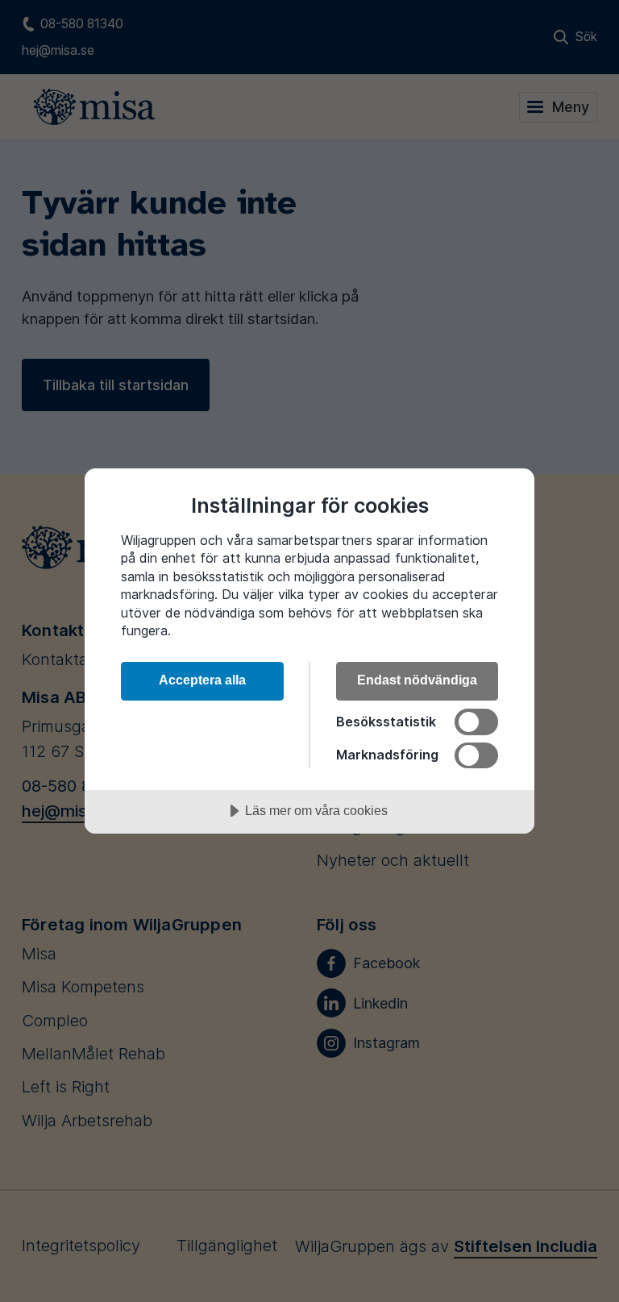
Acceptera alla (202, 679)
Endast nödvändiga (417, 679)
